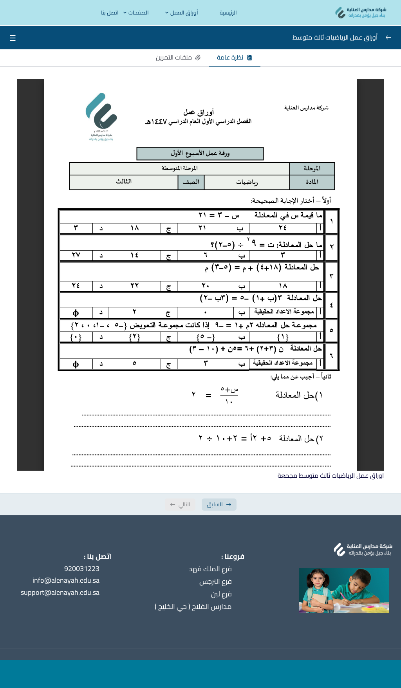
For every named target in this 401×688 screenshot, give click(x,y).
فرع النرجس (215, 581)
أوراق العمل (184, 12)
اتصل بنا (110, 12)
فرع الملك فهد (210, 568)
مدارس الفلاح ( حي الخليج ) (193, 606)
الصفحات (138, 12)
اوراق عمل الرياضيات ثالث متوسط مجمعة (331, 475)
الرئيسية (228, 12)
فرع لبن (221, 593)
